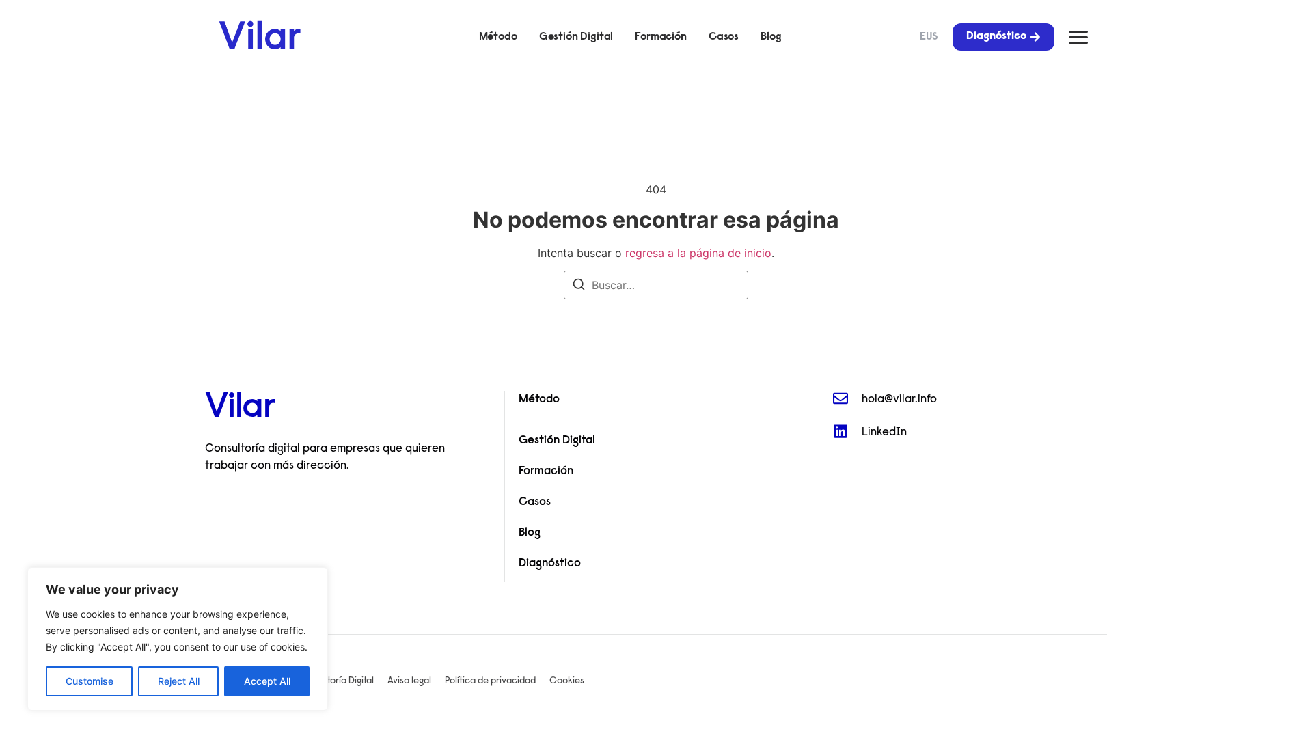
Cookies (566, 681)
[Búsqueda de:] (656, 285)
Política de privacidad (490, 681)
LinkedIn (884, 432)
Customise (89, 681)
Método (498, 36)
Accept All (267, 681)
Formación (661, 36)
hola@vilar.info (899, 399)
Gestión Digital (576, 36)
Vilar (240, 408)
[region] (177, 639)
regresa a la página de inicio (698, 253)
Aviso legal (409, 681)
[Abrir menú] (1078, 37)
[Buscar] (579, 286)
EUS (929, 36)
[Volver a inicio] (260, 34)
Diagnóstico (550, 563)
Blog (771, 36)
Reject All (179, 681)
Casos (724, 36)
